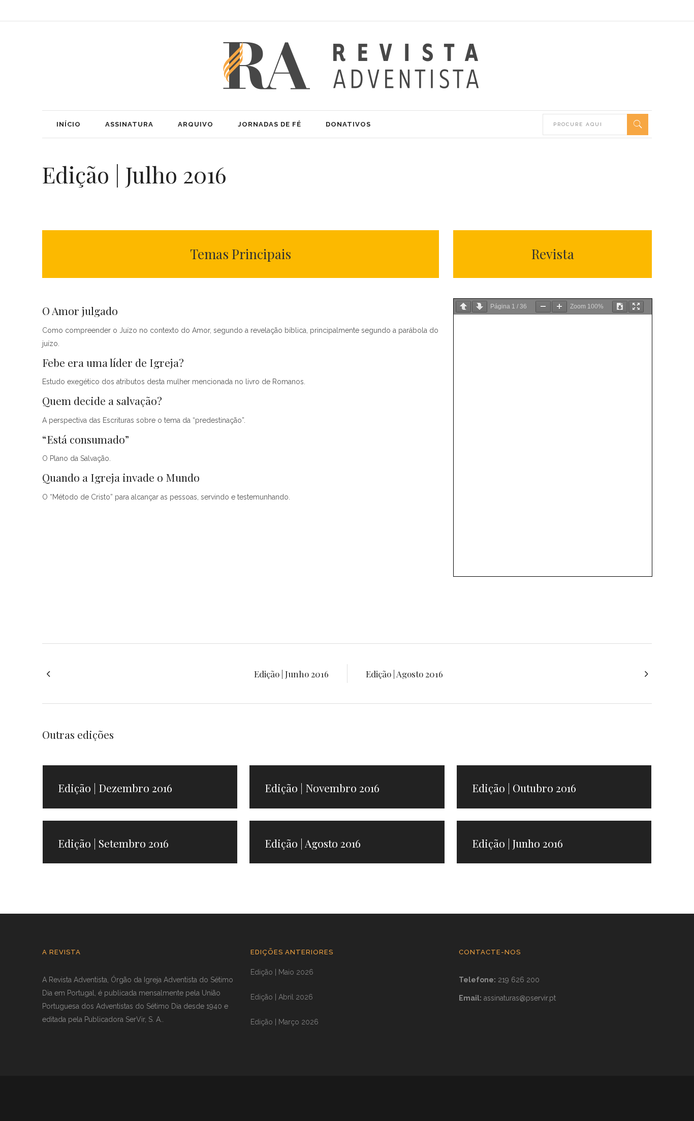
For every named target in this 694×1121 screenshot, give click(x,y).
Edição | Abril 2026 (281, 997)
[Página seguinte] (479, 307)
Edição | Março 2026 (284, 1022)
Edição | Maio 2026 (281, 972)
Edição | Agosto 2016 (313, 843)
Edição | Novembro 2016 (322, 788)
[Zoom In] (559, 307)
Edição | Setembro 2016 (113, 843)
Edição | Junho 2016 (517, 843)
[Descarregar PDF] (619, 307)
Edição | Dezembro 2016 (115, 788)
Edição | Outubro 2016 (524, 788)
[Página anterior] (463, 307)
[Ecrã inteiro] (636, 307)
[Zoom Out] (543, 307)
